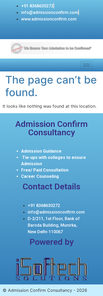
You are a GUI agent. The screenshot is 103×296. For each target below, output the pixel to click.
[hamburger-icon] (86, 65)
